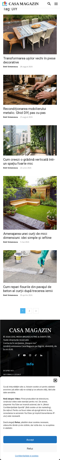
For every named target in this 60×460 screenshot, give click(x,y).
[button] (55, 380)
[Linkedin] (41, 355)
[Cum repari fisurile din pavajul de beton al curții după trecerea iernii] (30, 266)
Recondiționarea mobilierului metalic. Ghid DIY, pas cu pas (24, 111)
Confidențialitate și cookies (26, 455)
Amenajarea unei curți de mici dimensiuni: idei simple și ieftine (27, 236)
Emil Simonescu (10, 66)
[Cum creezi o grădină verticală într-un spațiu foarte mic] (30, 140)
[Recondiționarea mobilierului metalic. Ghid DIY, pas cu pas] (30, 90)
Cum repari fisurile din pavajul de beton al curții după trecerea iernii (28, 289)
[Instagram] (30, 355)
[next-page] (36, 310)
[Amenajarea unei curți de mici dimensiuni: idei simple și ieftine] (30, 203)
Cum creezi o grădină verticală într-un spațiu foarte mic (29, 161)
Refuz (30, 448)
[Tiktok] (36, 355)
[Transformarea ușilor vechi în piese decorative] (30, 34)
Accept (30, 439)
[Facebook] (19, 355)
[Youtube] (24, 355)
